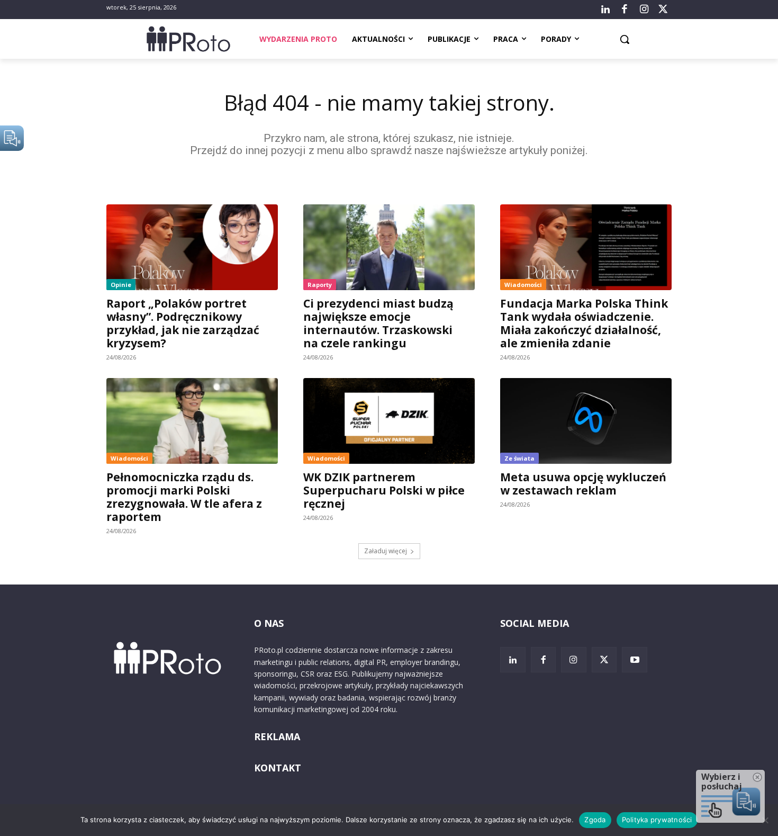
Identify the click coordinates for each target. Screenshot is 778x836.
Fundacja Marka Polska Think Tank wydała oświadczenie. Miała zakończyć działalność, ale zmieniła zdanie (584, 323)
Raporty (319, 285)
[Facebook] (624, 9)
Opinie (121, 285)
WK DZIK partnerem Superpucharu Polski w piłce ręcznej (384, 490)
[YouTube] (634, 659)
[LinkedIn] (605, 9)
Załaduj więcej (385, 550)
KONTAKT (277, 767)
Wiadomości (523, 285)
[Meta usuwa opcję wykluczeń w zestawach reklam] (586, 421)
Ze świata (519, 458)
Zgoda (594, 819)
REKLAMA (277, 736)
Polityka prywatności (657, 819)
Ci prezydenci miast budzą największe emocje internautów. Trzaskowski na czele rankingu (378, 323)
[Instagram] (643, 9)
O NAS (269, 623)
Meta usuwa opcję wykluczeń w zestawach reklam (583, 484)
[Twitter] (663, 9)
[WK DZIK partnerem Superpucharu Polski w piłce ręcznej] (389, 421)
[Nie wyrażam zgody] (764, 820)
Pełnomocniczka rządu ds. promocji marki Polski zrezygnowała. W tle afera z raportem (184, 497)
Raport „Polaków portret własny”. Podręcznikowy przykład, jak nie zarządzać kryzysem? (182, 323)
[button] (624, 39)
